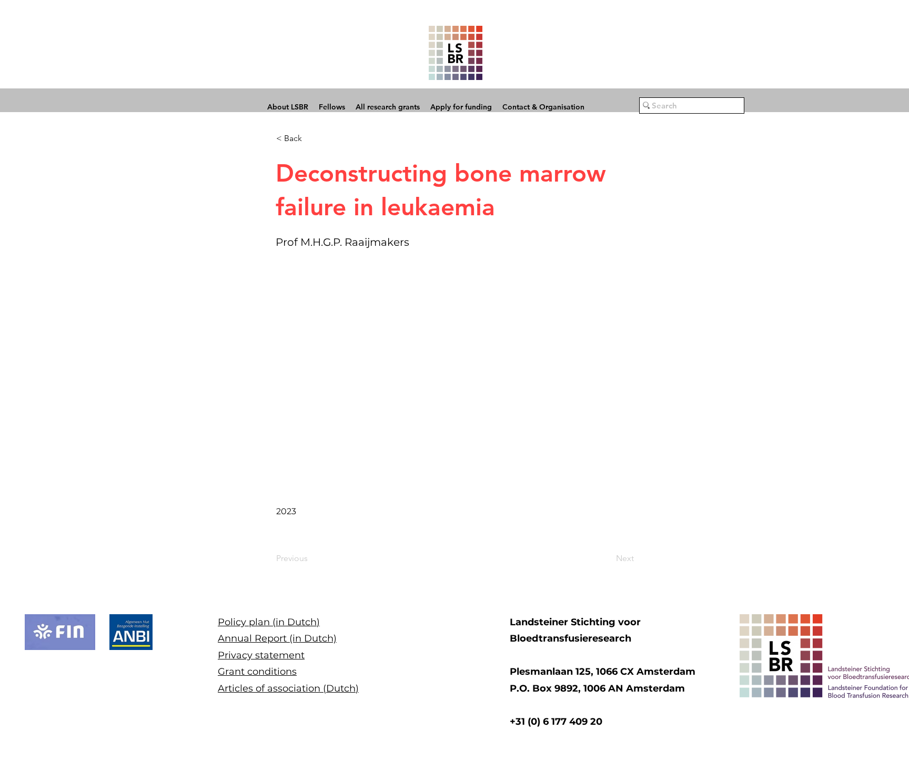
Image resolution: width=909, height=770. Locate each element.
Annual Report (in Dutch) (277, 638)
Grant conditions (257, 671)
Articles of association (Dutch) (288, 688)
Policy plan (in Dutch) (269, 622)
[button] (311, 138)
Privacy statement (261, 655)
